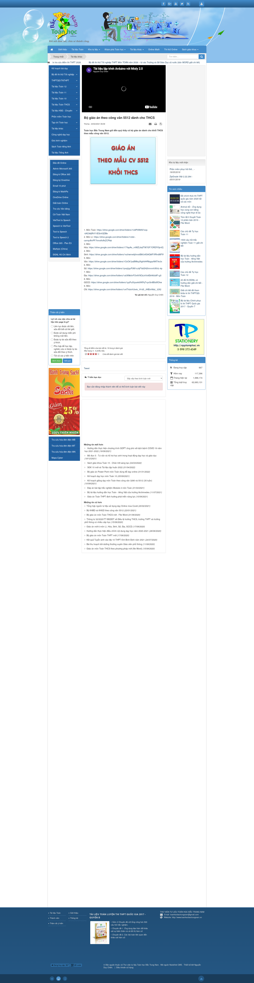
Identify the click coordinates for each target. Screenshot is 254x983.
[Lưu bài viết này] (161, 123)
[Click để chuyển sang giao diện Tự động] (52, 978)
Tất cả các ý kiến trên (64, 355)
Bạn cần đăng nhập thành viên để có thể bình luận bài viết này (116, 386)
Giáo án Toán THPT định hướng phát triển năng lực (111, 496)
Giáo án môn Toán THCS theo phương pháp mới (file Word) (114, 548)
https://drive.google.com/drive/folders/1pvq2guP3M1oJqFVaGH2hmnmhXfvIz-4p (125, 268)
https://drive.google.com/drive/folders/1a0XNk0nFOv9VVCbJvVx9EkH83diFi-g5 (124, 275)
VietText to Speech (61, 220)
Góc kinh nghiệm (59, 140)
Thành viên (54, 918)
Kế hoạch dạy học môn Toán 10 (102, 476)
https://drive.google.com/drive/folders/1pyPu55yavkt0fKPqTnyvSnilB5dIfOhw (126, 282)
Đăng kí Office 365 (61, 174)
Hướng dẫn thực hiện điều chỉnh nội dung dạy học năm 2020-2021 (118, 530)
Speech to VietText (61, 225)
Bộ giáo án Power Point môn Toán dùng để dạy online (112, 471)
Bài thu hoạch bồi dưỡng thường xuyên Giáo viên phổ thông (114, 544)
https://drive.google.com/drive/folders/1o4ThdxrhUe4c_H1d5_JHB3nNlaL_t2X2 (124, 289)
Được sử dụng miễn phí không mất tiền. (65, 334)
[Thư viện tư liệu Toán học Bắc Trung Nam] (63, 24)
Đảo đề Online (59, 162)
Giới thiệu (74, 912)
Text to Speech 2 (61, 237)
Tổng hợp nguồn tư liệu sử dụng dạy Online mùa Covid (112, 505)
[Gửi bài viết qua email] (150, 123)
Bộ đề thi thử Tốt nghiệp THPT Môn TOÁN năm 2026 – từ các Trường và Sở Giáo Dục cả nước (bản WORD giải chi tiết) (98, 62)
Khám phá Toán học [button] (114, 49)
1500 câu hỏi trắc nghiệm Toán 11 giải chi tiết (192, 242)
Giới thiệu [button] (62, 49)
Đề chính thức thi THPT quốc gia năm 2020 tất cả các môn (192, 198)
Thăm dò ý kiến (56, 923)
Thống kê (74, 918)
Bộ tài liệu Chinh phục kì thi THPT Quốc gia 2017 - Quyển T (191, 303)
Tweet (87, 368)
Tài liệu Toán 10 (59, 98)
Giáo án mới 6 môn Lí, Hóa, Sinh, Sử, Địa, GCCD (109, 526)
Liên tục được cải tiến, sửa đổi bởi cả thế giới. (64, 328)
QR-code (77, 965)
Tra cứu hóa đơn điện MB (63, 439)
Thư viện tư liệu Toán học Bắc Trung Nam (141, 964)
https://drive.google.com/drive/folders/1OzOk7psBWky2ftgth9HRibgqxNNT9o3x (125, 261)
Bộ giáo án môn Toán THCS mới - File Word (107, 514)
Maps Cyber (57, 457)
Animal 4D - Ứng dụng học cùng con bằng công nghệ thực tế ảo (191, 209)
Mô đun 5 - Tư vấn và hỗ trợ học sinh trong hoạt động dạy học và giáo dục (122, 455)
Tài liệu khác (57, 128)
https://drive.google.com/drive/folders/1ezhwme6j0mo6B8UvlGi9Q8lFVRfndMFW (126, 254)
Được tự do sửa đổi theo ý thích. (65, 341)
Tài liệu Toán (55, 912)
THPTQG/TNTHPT (60, 80)
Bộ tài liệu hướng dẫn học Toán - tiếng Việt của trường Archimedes (118, 492)
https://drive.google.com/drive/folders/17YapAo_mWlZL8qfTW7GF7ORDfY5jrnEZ (126, 247)
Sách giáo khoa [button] (189, 49)
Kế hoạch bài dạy (60, 68)
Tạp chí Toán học (60, 122)
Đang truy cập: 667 (61, 965)
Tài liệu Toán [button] (77, 49)
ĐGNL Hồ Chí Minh (62, 254)
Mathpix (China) (60, 248)
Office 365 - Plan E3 (62, 243)
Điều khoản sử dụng (124, 967)
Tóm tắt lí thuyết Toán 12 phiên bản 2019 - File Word (191, 220)
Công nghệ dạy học (61, 134)
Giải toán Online (60, 202)
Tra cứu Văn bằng (61, 208)
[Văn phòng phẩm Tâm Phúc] (186, 336)
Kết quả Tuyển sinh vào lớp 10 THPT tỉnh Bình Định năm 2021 (116, 539)
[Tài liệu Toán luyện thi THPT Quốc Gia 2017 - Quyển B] (100, 932)
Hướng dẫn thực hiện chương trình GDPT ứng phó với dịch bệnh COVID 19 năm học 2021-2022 (123, 450)
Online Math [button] (154, 49)
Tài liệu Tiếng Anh (60, 152)
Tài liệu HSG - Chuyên (62, 110)
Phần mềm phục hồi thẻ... (182, 169)
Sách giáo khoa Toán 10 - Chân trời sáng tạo (108, 462)
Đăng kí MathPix (60, 191)
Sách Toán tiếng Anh (61, 146)
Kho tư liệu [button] (93, 49)
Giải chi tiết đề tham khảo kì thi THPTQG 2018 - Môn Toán (184, 293)
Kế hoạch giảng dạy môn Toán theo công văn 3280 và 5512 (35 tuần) (119, 480)
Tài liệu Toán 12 (59, 86)
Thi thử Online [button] (170, 49)
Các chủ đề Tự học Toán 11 (189, 233)
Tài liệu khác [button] (136, 49)
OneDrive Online (60, 197)
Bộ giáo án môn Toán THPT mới (102, 535)
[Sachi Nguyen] (64, 401)
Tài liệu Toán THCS (61, 104)
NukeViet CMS (175, 964)
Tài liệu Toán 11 (59, 92)
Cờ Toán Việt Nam (61, 214)
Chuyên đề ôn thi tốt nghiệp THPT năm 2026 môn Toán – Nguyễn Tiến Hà (196, 62)
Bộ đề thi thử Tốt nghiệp (63, 74)
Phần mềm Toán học (61, 116)
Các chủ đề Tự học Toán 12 (189, 273)
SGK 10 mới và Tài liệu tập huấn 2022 (105, 467)
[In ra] (156, 123)
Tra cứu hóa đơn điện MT (63, 445)
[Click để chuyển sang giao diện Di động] (65, 978)
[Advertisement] (124, 207)
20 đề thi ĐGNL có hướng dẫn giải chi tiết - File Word (192, 282)
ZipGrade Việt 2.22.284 (180, 176)
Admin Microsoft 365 (62, 168)
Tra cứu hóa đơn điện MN (63, 451)
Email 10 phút (59, 185)
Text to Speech (60, 231)
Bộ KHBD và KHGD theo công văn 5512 (105, 510)
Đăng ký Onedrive (61, 180)
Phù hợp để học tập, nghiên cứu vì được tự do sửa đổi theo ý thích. (65, 349)
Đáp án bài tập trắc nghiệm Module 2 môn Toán (109, 487)
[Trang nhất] (52, 49)
